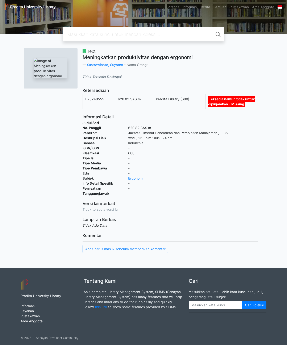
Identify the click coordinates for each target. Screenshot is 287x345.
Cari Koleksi (254, 305)
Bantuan (219, 7)
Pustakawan (239, 7)
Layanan (27, 311)
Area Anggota (263, 7)
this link (101, 307)
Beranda (172, 7)
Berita (205, 7)
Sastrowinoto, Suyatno (105, 65)
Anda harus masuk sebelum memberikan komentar (125, 249)
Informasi (190, 7)
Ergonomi (136, 178)
